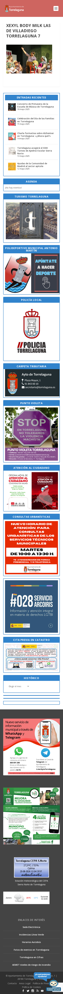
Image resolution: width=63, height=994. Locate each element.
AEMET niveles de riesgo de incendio (31, 964)
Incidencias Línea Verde (31, 934)
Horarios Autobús (31, 942)
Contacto (12, 983)
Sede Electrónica (31, 927)
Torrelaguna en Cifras (31, 957)
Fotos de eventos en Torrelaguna (31, 949)
